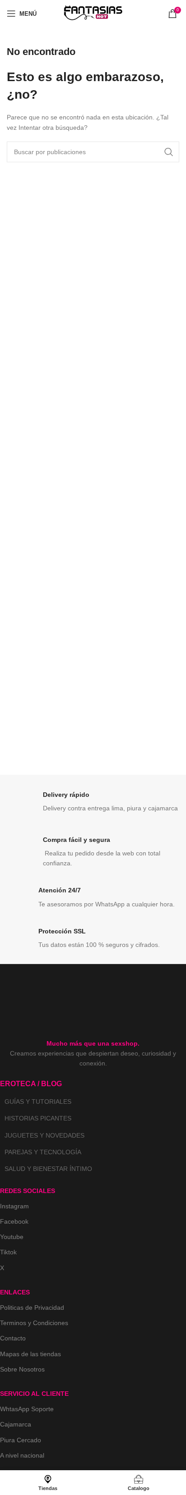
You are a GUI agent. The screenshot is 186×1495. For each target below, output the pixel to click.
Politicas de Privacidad (32, 1307)
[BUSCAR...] (168, 152)
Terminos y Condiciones (34, 1322)
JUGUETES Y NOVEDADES (44, 1135)
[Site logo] (93, 13)
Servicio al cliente (34, 1393)
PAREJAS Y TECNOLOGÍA (43, 1152)
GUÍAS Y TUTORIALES (38, 1101)
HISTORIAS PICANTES (38, 1118)
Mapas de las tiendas (30, 1354)
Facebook (14, 1221)
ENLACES (15, 1292)
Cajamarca (15, 1424)
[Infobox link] (93, 804)
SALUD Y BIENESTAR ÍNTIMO (48, 1168)
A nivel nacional (22, 1455)
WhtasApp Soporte (27, 1409)
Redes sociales (27, 1190)
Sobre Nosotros (22, 1369)
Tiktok (8, 1252)
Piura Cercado (20, 1440)
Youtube (11, 1236)
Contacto (13, 1338)
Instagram (14, 1206)
